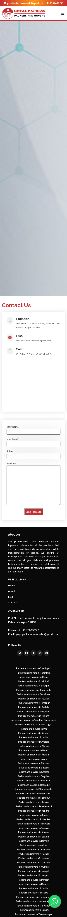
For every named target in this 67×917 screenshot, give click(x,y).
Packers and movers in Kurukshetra (33, 901)
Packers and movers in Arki (33, 759)
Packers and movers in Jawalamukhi (33, 806)
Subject (11, 451)
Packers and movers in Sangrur (33, 828)
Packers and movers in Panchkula (33, 672)
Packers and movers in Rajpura (33, 883)
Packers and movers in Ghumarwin (33, 793)
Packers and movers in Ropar (33, 676)
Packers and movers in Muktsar (33, 866)
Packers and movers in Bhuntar (33, 763)
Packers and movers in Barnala (33, 840)
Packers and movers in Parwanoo (34, 905)
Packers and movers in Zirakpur (33, 685)
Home (11, 585)
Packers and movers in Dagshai (33, 776)
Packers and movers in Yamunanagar (33, 914)
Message (11, 463)
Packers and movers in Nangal (33, 871)
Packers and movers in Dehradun (33, 784)
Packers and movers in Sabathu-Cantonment (33, 720)
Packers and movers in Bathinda (33, 849)
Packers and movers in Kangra (33, 810)
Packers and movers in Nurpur (33, 875)
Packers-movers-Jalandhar (33, 845)
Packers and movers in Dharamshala (33, 789)
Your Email (12, 438)
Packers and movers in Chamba (33, 771)
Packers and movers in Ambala (33, 741)
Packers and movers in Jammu (33, 802)
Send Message (33, 511)
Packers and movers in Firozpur (33, 702)
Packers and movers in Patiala (33, 707)
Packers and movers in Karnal (33, 853)
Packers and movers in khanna (33, 858)
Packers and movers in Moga (33, 814)
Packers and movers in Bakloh (33, 836)
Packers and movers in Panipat (33, 879)
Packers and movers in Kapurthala (33, 689)
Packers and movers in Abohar (33, 832)
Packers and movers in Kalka (33, 892)
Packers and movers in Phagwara (33, 711)
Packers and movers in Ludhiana (33, 862)
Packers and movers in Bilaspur (34, 767)
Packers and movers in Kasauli (33, 733)
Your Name (13, 426)
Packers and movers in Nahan (34, 745)
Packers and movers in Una (33, 728)
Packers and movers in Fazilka (33, 698)
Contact (12, 602)
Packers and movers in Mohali (33, 681)
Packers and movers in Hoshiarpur (33, 897)
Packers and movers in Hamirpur (33, 797)
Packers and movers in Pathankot (33, 819)
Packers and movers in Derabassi (33, 694)
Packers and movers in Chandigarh (33, 668)
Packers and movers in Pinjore (33, 715)
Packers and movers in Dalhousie (33, 780)
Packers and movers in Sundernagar (33, 724)
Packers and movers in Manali (33, 754)
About (11, 591)
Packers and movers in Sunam (34, 909)
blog (10, 596)
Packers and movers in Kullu (33, 737)
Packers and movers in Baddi (33, 750)
